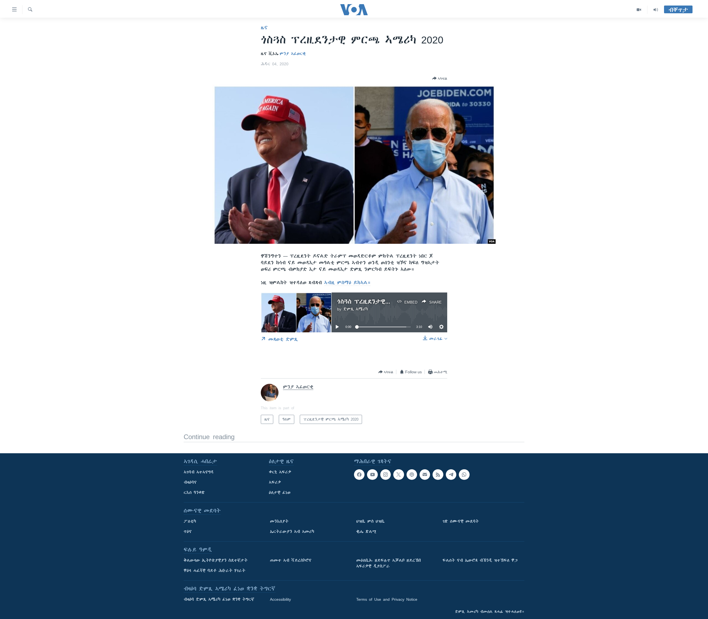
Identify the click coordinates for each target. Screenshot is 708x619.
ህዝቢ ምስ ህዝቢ (370, 521)
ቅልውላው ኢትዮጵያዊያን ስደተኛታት (216, 560)
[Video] (639, 10)
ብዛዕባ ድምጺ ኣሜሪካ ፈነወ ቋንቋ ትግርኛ (219, 599)
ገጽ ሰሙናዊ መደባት (460, 521)
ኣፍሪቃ (275, 482)
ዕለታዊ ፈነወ (279, 492)
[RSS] (438, 474)
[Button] (439, 78)
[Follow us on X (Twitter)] (398, 474)
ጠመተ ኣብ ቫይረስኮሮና (290, 560)
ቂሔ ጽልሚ (366, 531)
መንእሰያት (279, 521)
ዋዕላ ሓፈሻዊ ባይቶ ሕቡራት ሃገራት (214, 570)
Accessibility (280, 599)
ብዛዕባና (190, 482)
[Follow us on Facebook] (359, 474)
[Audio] (655, 10)
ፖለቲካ (190, 521)
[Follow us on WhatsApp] (464, 474)
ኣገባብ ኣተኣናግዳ (199, 472)
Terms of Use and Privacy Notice (386, 599)
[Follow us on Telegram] (451, 474)
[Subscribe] (425, 474)
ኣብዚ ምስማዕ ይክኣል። (347, 282)
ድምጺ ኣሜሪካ (355, 309)
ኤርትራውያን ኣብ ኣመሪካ (292, 531)
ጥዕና (188, 531)
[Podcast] (412, 474)
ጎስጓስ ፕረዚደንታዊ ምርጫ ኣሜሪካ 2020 (388, 301)
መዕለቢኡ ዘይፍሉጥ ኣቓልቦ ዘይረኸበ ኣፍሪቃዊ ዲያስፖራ (388, 563)
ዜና (264, 27)
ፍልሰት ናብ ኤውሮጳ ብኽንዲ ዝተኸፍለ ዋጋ (479, 560)
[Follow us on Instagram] (385, 474)
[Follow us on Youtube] (372, 474)
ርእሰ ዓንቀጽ (194, 492)
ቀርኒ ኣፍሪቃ (280, 472)
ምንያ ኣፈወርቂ (293, 53)
